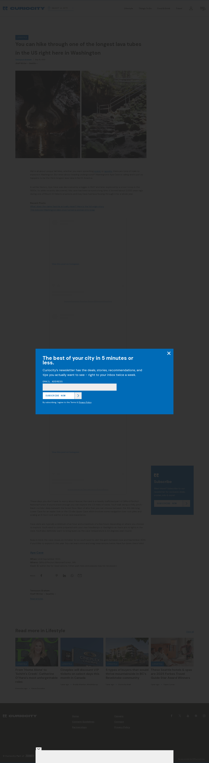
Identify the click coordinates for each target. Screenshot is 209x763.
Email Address (53, 381)
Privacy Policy (85, 402)
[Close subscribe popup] (169, 353)
